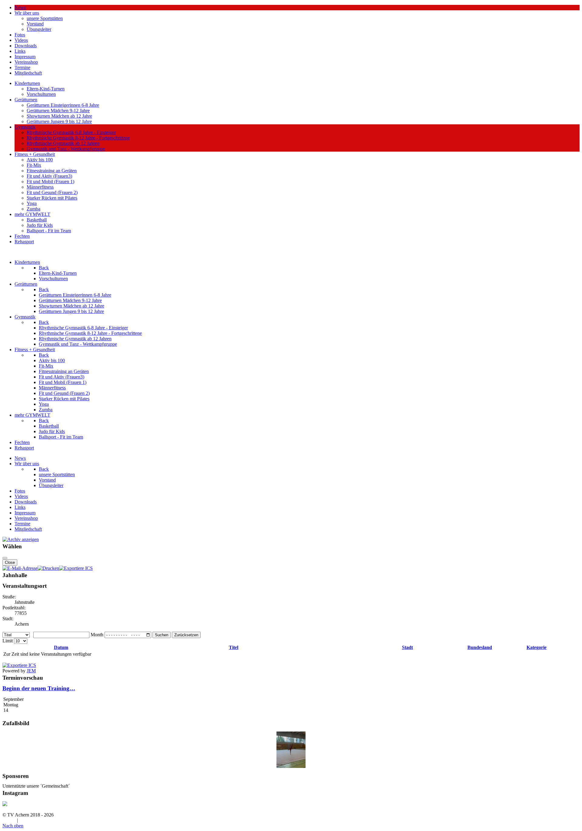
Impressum (25, 56)
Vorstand (35, 23)
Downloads (26, 45)
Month (97, 634)
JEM (31, 670)
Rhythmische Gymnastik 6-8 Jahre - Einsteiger (71, 132)
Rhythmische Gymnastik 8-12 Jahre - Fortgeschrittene (78, 137)
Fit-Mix (34, 165)
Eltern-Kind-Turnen (46, 88)
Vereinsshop (26, 62)
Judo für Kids (40, 225)
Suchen (161, 635)
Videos (21, 40)
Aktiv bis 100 (40, 159)
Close (10, 562)
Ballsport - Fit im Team (49, 230)
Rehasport (24, 241)
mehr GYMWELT (32, 214)
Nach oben (12, 825)
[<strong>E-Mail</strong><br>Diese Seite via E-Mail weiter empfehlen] (20, 568)
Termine (22, 67)
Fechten (22, 236)
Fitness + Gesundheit (35, 154)
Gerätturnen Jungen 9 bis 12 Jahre (59, 121)
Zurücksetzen (186, 635)
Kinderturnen (27, 83)
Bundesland (479, 647)
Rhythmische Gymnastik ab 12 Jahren (63, 143)
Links (20, 51)
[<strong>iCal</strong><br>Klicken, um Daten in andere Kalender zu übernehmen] (76, 568)
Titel (233, 647)
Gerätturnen (26, 99)
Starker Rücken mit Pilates (52, 197)
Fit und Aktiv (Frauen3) (49, 176)
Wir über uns (27, 12)
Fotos (20, 34)
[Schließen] (4, 558)
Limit (7, 640)
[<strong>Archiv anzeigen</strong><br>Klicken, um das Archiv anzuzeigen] (20, 539)
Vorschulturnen (41, 94)
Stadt (407, 647)
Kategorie (537, 647)
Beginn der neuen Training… (38, 688)
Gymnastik (25, 127)
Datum (61, 647)
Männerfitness (40, 187)
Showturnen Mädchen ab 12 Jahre (59, 116)
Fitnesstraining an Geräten (52, 170)
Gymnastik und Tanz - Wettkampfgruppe (66, 148)
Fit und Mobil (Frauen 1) (50, 181)
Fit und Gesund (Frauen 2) (52, 192)
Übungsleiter (39, 29)
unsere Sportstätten (45, 18)
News (20, 7)
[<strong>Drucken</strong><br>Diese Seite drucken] (48, 568)
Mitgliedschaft (28, 73)
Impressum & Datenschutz (44, 820)
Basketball (37, 219)
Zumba (33, 208)
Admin (9, 820)
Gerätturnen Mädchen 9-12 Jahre (58, 110)
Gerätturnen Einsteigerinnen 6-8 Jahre (63, 105)
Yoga (32, 203)
